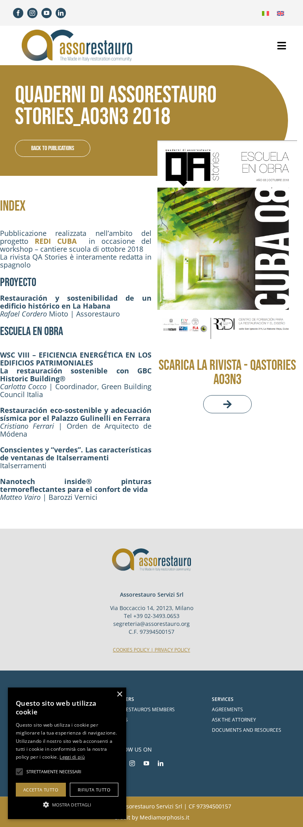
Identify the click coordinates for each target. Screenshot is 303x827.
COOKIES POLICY (131, 649)
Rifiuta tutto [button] (94, 790)
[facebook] (18, 13)
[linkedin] (61, 13)
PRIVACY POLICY (172, 649)
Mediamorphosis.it (164, 817)
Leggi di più (72, 757)
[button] (67, 805)
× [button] (119, 694)
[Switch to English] (280, 13)
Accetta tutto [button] (40, 790)
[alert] (67, 753)
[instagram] (32, 13)
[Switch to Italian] (265, 13)
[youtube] (46, 13)
